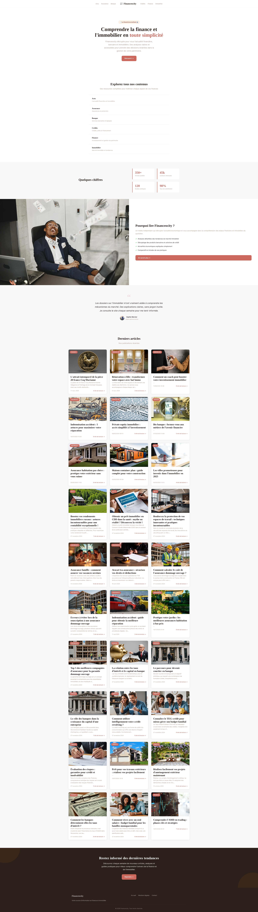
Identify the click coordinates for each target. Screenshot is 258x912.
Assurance (104, 4)
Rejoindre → (129, 877)
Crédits (142, 4)
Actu (97, 4)
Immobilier (158, 4)
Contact (154, 895)
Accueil (133, 895)
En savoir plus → (144, 258)
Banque (113, 4)
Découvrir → (129, 58)
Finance (150, 4)
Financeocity (128, 3)
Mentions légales (143, 895)
